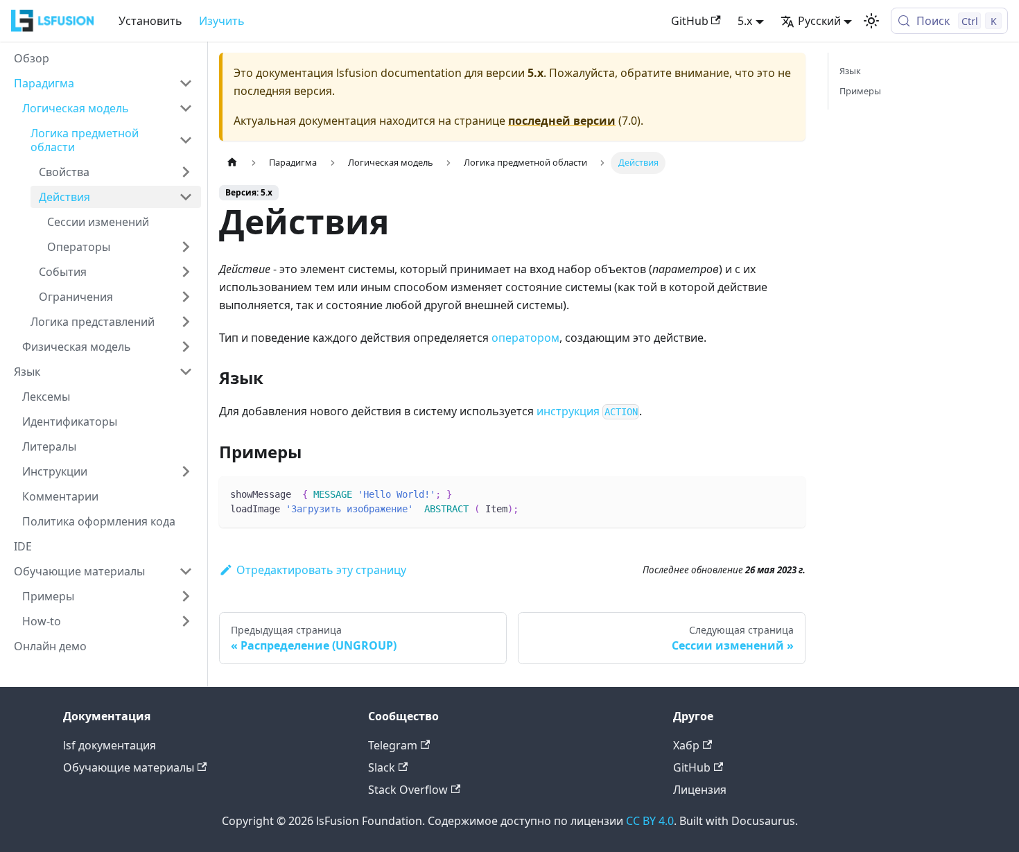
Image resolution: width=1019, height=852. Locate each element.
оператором (525, 337)
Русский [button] (819, 20)
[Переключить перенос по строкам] (763, 493)
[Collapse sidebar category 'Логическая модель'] (186, 108)
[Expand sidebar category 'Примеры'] (186, 596)
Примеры (860, 91)
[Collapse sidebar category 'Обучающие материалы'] (186, 571)
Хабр (686, 745)
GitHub (689, 20)
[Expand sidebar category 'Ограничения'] (186, 297)
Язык (850, 70)
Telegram (392, 745)
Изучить (222, 20)
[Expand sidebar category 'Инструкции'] (186, 471)
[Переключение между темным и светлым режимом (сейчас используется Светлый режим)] (871, 21)
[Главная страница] (232, 162)
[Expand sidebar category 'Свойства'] (186, 172)
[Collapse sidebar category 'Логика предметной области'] (186, 140)
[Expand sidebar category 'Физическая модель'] (186, 347)
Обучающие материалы (128, 767)
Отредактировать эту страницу (321, 569)
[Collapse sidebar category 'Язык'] (186, 371)
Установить (150, 20)
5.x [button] (745, 20)
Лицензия (699, 789)
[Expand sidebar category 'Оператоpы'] (186, 247)
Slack (381, 767)
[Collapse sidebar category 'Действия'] (186, 197)
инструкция (587, 411)
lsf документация (109, 745)
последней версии (562, 120)
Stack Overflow (408, 789)
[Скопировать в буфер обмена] (788, 493)
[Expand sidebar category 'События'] (186, 272)
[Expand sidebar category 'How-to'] (186, 621)
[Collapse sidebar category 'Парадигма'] (186, 83)
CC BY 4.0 (650, 820)
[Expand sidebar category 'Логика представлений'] (186, 322)
